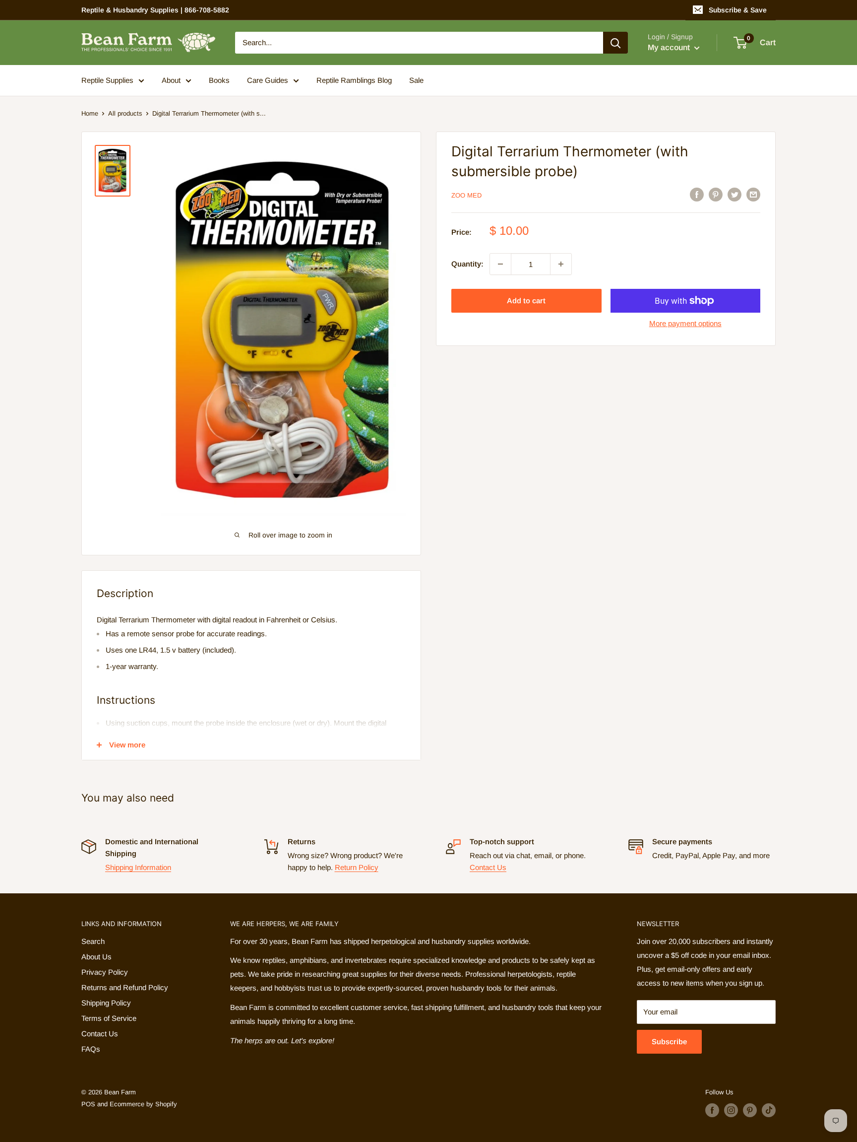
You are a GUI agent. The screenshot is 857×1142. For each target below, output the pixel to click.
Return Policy (356, 867)
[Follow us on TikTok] (769, 1110)
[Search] (615, 43)
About (171, 80)
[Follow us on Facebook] (712, 1110)
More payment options (685, 323)
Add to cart (526, 300)
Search (93, 941)
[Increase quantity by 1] (561, 264)
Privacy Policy (104, 972)
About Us (96, 956)
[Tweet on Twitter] (734, 194)
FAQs (90, 1049)
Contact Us (488, 867)
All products (125, 113)
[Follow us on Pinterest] (750, 1110)
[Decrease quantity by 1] (500, 264)
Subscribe (669, 1041)
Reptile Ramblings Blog (354, 80)
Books (219, 80)
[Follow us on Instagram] (731, 1110)
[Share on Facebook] (697, 194)
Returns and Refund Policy (124, 987)
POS (88, 1104)
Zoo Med (466, 195)
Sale (416, 80)
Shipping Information (138, 867)
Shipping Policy (106, 1003)
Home (89, 113)
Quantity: (467, 264)
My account (670, 47)
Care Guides (267, 80)
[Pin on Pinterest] (716, 194)
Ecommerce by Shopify (143, 1104)
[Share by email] (753, 194)
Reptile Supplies (107, 80)
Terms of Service (108, 1018)
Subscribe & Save (738, 10)
